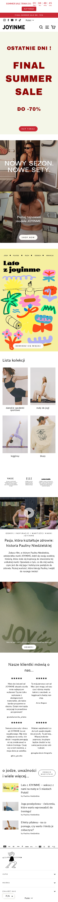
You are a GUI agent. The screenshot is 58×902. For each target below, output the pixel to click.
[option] (29, 15)
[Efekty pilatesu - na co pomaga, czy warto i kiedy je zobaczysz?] (10, 824)
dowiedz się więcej (28, 346)
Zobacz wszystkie (47, 773)
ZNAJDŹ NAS (9, 891)
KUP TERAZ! (29, 9)
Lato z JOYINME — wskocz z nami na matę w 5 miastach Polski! (37, 788)
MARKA (6, 883)
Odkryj (29, 647)
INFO (5, 874)
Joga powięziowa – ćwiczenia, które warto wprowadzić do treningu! (38, 807)
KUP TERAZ (28, 129)
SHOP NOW (28, 237)
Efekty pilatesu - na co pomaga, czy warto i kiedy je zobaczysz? (37, 826)
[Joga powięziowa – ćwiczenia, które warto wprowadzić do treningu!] (10, 806)
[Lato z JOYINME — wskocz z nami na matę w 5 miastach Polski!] (10, 787)
